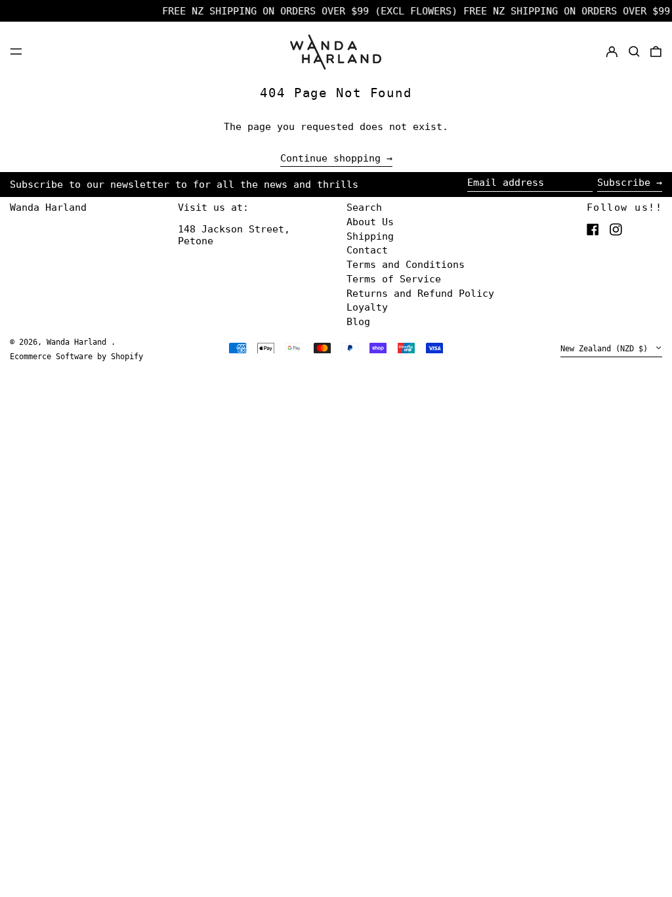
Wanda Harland (48, 207)
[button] (634, 51)
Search (364, 207)
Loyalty (367, 307)
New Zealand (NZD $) (606, 349)
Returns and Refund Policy (420, 293)
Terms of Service (393, 279)
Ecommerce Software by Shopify (76, 356)
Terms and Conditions (405, 265)
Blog (358, 322)
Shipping (370, 236)
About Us (370, 222)
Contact (367, 250)
